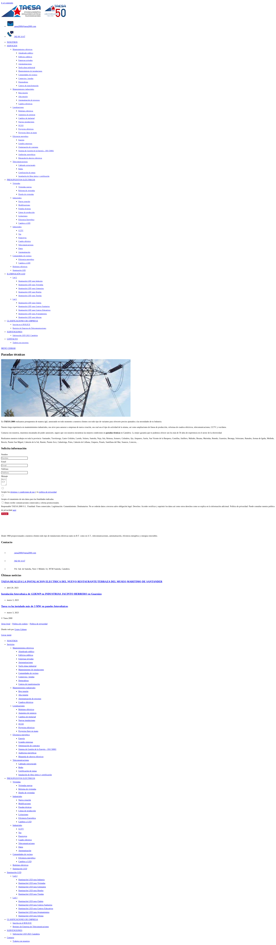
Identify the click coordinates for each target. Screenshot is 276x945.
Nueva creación (24, 800)
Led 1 (15, 898)
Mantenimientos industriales (24, 688)
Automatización (24, 851)
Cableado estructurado (27, 764)
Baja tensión (23, 691)
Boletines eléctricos (26, 709)
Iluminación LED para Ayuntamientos (33, 912)
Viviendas (17, 782)
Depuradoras (23, 681)
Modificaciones (24, 804)
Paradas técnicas (24, 807)
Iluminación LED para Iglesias (30, 916)
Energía (21, 738)
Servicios (10, 644)
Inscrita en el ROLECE (22, 923)
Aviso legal (5, 624)
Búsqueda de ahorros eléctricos (30, 757)
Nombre (4, 454)
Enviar (4, 514)
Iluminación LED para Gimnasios (32, 887)
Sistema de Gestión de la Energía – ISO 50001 (37, 749)
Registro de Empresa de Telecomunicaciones (31, 927)
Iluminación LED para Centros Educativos (35, 908)
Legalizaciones (19, 706)
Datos (20, 847)
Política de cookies (20, 624)
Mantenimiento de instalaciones (31, 670)
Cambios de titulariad (27, 717)
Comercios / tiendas (26, 677)
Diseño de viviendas (26, 793)
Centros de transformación (29, 684)
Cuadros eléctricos (25, 702)
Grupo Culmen (21, 629)
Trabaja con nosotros (21, 941)
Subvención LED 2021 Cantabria (26, 934)
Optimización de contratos (29, 746)
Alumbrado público (26, 652)
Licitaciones (23, 814)
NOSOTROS (12, 641)
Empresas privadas (25, 659)
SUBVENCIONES (14, 930)
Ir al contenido (7, 3)
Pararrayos (22, 836)
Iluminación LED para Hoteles (30, 891)
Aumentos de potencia (27, 713)
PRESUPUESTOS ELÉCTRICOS (21, 778)
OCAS (21, 724)
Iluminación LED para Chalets (30, 901)
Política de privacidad (38, 624)
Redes (20, 767)
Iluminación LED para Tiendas (31, 894)
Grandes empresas (25, 742)
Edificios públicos (25, 655)
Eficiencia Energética (27, 818)
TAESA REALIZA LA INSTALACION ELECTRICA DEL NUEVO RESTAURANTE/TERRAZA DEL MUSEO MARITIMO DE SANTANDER (81, 581)
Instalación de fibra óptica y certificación (35, 775)
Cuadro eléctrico (25, 840)
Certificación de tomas (27, 771)
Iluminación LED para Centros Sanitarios (35, 905)
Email (3, 462)
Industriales (17, 796)
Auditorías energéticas (27, 753)
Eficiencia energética (21, 735)
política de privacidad (47, 492)
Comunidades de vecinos (28, 673)
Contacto (10, 938)
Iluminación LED (20, 869)
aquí (14, 510)
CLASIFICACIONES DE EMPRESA (22, 919)
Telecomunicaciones (21, 760)
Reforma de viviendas (27, 789)
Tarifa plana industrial (27, 666)
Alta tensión (23, 695)
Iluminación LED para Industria (31, 880)
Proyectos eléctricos (26, 728)
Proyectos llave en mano (28, 731)
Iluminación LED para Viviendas (31, 883)
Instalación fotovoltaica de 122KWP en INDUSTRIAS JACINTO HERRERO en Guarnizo (51, 593)
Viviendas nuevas (25, 785)
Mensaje (4, 476)
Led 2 (15, 876)
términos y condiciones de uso (22, 492)
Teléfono (4, 469)
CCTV (21, 829)
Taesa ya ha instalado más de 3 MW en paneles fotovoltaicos (34, 606)
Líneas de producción (27, 811)
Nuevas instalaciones (26, 720)
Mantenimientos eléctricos (23, 648)
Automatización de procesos (29, 699)
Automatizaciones (25, 662)
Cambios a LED (24, 822)
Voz (19, 833)
